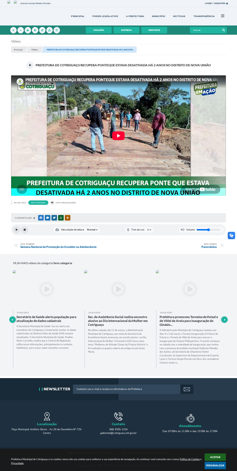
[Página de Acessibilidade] (57, 30)
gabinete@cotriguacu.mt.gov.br (118, 433)
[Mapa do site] (49, 30)
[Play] (16, 229)
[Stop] (24, 229)
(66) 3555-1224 (118, 429)
